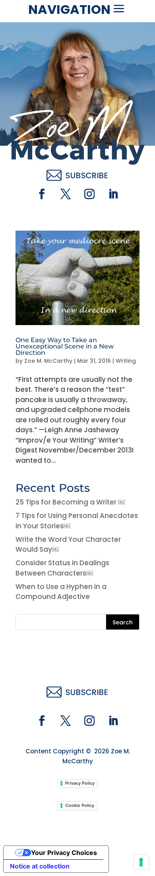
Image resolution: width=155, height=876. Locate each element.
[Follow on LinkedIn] (113, 194)
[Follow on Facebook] (41, 194)
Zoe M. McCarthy (48, 361)
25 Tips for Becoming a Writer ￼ (70, 502)
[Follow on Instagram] (89, 194)
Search (122, 622)
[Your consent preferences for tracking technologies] (141, 862)
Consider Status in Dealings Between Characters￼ (62, 568)
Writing (126, 361)
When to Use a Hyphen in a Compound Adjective (61, 592)
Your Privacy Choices (64, 853)
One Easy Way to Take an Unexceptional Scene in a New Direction (64, 346)
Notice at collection (40, 866)
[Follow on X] (65, 194)
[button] (118, 8)
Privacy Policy (80, 783)
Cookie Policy (79, 805)
